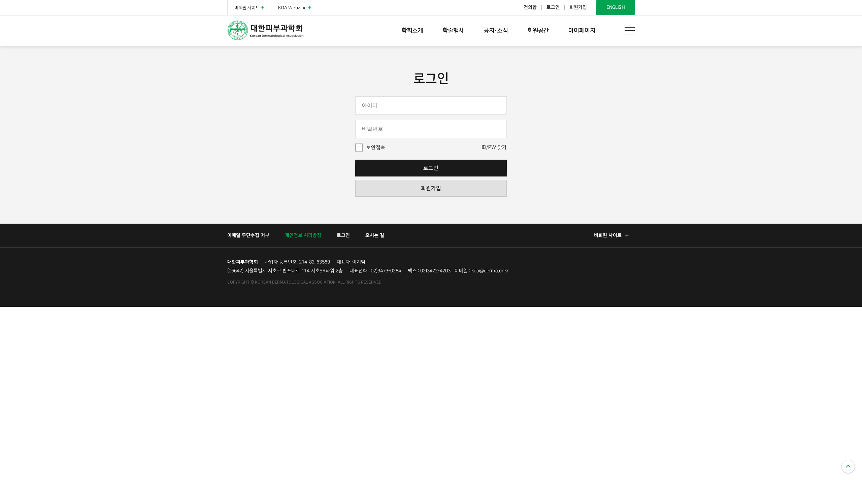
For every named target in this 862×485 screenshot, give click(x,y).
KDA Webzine (293, 7)
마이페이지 (581, 30)
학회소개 (412, 30)
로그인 (553, 7)
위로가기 (848, 466)
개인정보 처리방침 (303, 235)
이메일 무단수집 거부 (248, 235)
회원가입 (578, 7)
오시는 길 (374, 235)
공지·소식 (496, 30)
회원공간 (538, 30)
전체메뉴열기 (630, 30)
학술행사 (453, 30)
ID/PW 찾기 (494, 147)
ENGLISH (615, 7)
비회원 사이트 (247, 7)
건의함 (530, 7)
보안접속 (375, 148)
